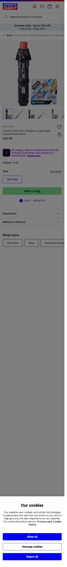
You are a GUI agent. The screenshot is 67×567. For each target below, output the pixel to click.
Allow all (32, 536)
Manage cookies (32, 546)
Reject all (32, 556)
